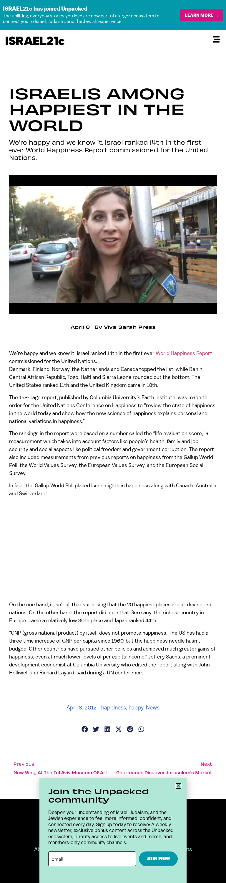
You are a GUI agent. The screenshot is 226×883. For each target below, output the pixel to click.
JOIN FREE (158, 858)
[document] (113, 441)
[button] (178, 786)
